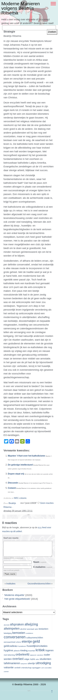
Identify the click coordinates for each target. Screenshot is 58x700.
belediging (8, 633)
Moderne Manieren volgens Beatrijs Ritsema (20, 8)
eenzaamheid (9, 642)
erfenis (18, 642)
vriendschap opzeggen (31, 668)
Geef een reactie (11, 538)
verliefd (17, 668)
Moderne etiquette (14, 595)
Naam (39, 562)
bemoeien (18, 632)
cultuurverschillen (34, 637)
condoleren (29, 633)
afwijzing (31, 624)
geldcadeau (11, 645)
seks (37, 659)
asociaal (30, 629)
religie (26, 659)
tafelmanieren (12, 663)
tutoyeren (24, 663)
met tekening (9, 655)
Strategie (9, 31)
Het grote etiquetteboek (17, 599)
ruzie (32, 659)
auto (36, 629)
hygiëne (8, 650)
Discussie (13, 483)
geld (36, 641)
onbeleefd (22, 654)
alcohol (23, 629)
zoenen (6, 671)
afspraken (17, 624)
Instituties (10, 583)
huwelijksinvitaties (37, 645)
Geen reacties (47, 503)
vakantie (9, 667)
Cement (12, 488)
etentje (27, 641)
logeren (49, 650)
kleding (24, 650)
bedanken (43, 629)
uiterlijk (31, 663)
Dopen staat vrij (16, 474)
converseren (14, 637)
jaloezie (17, 651)
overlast (17, 659)
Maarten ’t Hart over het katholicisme (26, 456)
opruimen (40, 655)
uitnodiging (43, 663)
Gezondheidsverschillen (39, 583)
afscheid (6, 625)
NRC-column (20, 498)
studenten (45, 659)
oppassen (33, 655)
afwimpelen (12, 628)
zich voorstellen (46, 668)
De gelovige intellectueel (20, 465)
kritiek (40, 650)
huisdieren (22, 646)
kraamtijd (31, 651)
